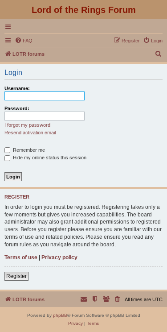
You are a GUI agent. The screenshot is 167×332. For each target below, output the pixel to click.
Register (16, 276)
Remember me (28, 150)
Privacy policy (59, 257)
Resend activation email (30, 132)
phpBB (60, 315)
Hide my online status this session (49, 157)
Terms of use (20, 257)
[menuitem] (24, 40)
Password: (16, 108)
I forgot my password (27, 125)
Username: (17, 88)
